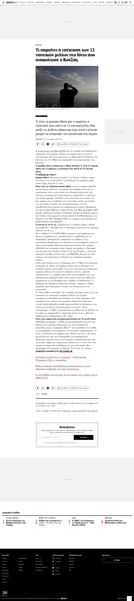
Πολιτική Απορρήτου (41, 567)
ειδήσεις (91, 403)
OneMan (71, 564)
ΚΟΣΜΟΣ (49, 2)
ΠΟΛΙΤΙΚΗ (30, 2)
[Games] (126, 2)
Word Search (92, 411)
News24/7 (72, 558)
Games (45, 411)
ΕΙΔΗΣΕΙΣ (109, 2)
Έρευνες (4, 582)
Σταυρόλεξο (66, 411)
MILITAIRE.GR (65, 351)
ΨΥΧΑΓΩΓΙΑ (86, 2)
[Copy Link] (53, 144)
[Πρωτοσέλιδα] (115, 2)
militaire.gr (43, 175)
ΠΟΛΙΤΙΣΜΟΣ (76, 2)
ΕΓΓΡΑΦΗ (117, 560)
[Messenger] (48, 144)
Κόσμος (4, 564)
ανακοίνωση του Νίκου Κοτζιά (52, 151)
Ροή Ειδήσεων (23, 558)
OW (70, 570)
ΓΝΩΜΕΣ (57, 2)
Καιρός (101, 2)
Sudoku (74, 411)
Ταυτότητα (39, 561)
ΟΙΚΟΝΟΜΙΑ (40, 2)
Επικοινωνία (39, 570)
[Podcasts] (122, 2)
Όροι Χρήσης (39, 564)
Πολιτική (38, 45)
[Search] (130, 2)
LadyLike (71, 567)
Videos (21, 567)
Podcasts (21, 564)
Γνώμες (4, 567)
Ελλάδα (4, 558)
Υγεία (3, 579)
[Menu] (3, 2)
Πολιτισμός (5, 573)
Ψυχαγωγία (5, 576)
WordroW (81, 411)
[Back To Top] (129, 598)
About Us (38, 558)
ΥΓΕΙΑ (95, 2)
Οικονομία (5, 570)
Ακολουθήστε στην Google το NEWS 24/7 (51, 403)
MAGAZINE (66, 2)
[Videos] (119, 2)
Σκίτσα (21, 561)
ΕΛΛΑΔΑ (22, 2)
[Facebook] (38, 144)
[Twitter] (43, 144)
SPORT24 (71, 561)
